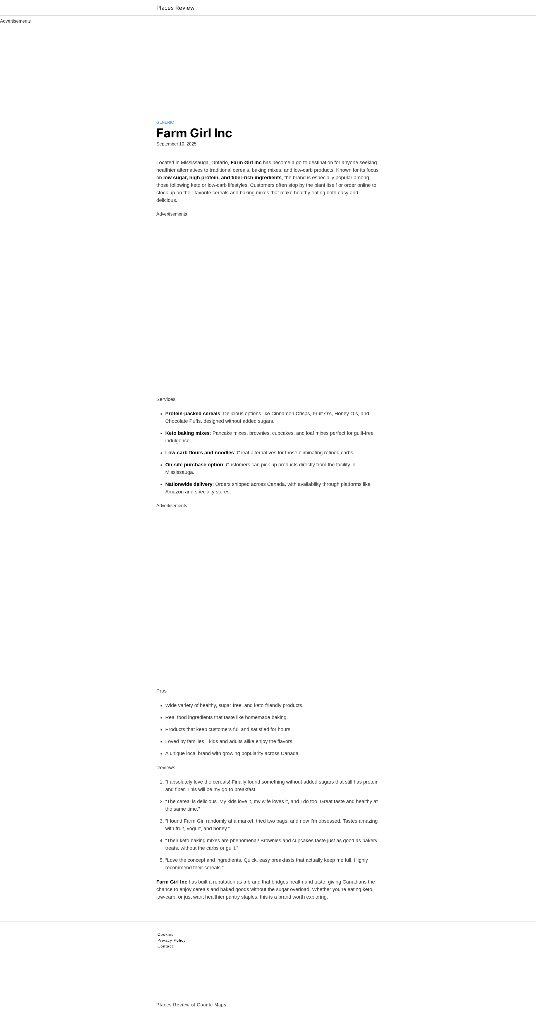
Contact (165, 946)
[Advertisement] (268, 66)
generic (165, 122)
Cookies (165, 934)
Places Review (175, 8)
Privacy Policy (171, 940)
